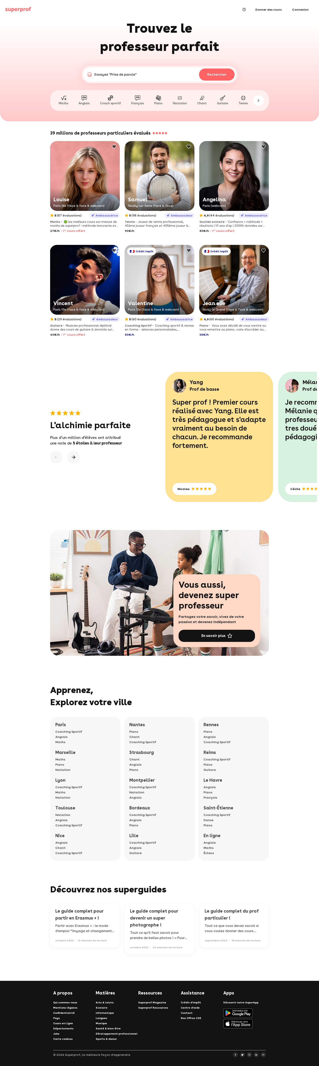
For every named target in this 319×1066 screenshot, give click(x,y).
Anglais (61, 737)
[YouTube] (263, 1054)
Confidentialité (64, 1012)
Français (210, 797)
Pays (56, 1018)
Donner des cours (268, 9)
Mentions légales (65, 1007)
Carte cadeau (62, 1038)
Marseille (65, 752)
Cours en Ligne (63, 1023)
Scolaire (101, 1007)
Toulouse (65, 807)
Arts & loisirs (105, 1002)
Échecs (209, 853)
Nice (60, 835)
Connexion (300, 9)
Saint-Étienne (218, 807)
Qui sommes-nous (65, 1002)
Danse (208, 820)
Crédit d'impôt (191, 1002)
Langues (101, 1018)
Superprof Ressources (153, 1007)
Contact (186, 1012)
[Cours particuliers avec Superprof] (18, 9)
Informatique (105, 1012)
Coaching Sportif (68, 731)
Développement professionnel (117, 1033)
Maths (60, 742)
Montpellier (142, 780)
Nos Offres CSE (191, 1018)
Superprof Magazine (152, 1002)
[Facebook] (235, 1054)
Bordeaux (139, 807)
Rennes (211, 724)
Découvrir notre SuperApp (240, 1002)
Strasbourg (141, 752)
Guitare (135, 853)
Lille (133, 835)
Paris (60, 724)
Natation (62, 769)
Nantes (137, 724)
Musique (101, 1023)
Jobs (56, 1033)
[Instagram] (249, 1054)
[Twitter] (242, 1054)
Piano (59, 764)
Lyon (60, 780)
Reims (210, 752)
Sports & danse (106, 1038)
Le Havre (213, 780)
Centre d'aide (190, 1007)
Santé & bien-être (108, 1028)
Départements (63, 1028)
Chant (60, 848)
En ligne (212, 835)
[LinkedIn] (256, 1054)
